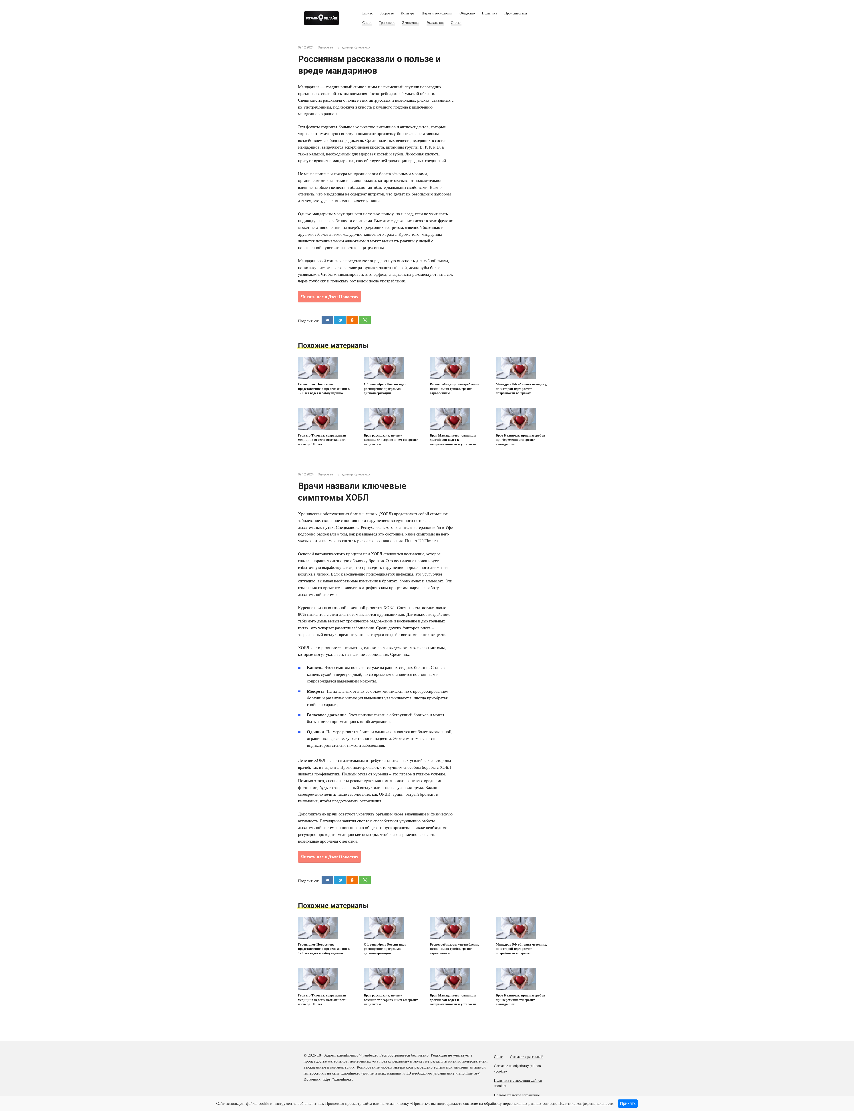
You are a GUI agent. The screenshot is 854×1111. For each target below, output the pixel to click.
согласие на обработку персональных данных (502, 1103)
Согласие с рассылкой (526, 1057)
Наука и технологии (437, 13)
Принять (628, 1103)
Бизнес (367, 13)
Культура (407, 13)
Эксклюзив (435, 23)
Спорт (367, 23)
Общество (467, 13)
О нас (498, 1057)
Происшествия (515, 13)
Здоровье (387, 13)
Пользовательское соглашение (517, 1095)
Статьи (456, 23)
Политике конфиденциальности (585, 1103)
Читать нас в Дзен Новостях (329, 296)
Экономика (410, 23)
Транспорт (387, 23)
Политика (489, 13)
